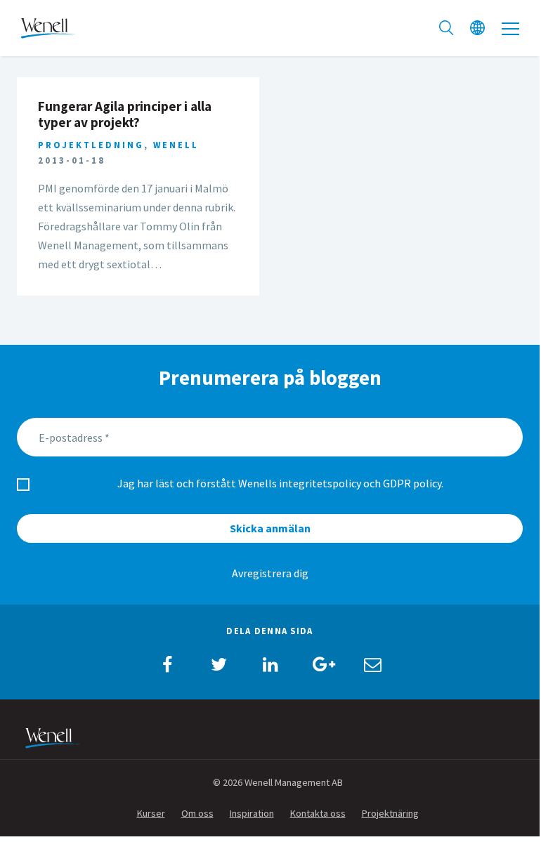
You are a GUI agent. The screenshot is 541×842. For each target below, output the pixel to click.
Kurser (151, 813)
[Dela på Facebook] (167, 664)
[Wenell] (48, 27)
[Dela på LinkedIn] (269, 664)
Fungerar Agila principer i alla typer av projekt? (124, 114)
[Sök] (446, 28)
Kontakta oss (318, 813)
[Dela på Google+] (321, 664)
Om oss (197, 813)
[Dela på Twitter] (218, 664)
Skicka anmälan (270, 528)
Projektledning (91, 144)
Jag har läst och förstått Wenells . (280, 483)
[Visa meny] (510, 28)
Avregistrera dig (270, 573)
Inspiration (252, 813)
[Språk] (477, 28)
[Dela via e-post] (372, 664)
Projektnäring (390, 813)
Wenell (176, 144)
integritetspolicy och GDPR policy (360, 483)
